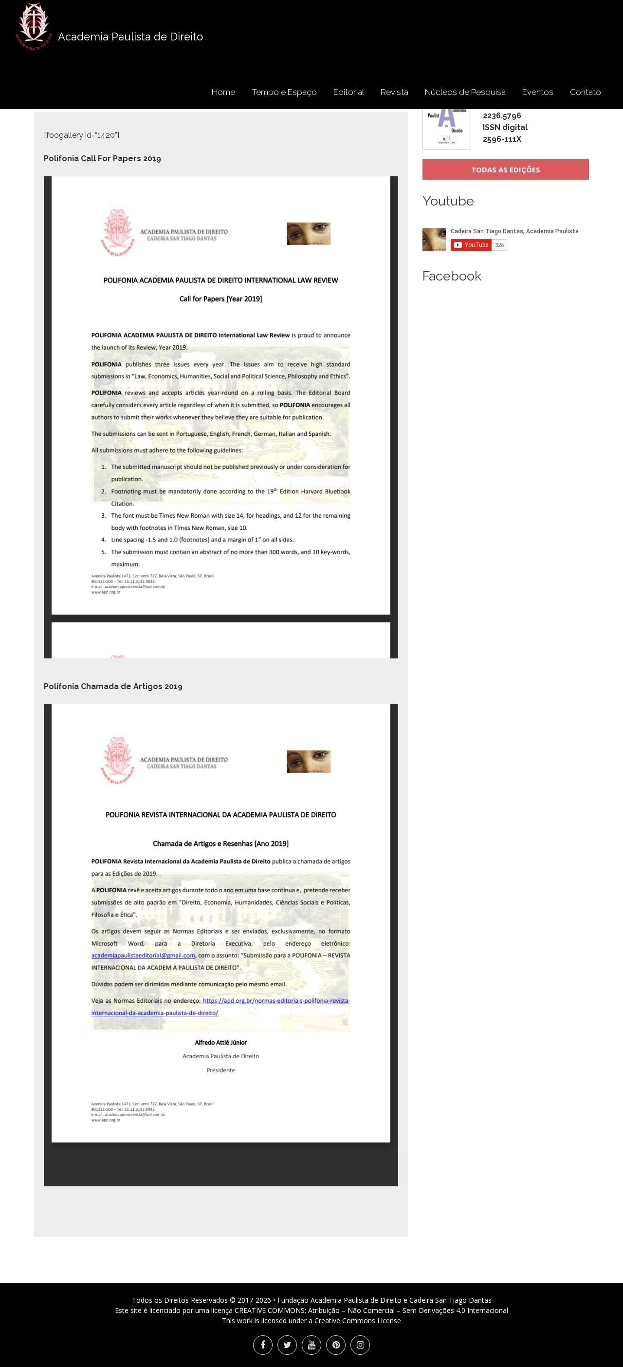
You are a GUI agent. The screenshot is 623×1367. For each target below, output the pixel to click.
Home (223, 92)
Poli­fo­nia (61, 158)
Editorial (348, 92)
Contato (585, 92)
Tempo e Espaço (284, 92)
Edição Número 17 (516, 116)
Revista (394, 92)
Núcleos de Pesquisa (465, 92)
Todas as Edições (505, 169)
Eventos (537, 92)
